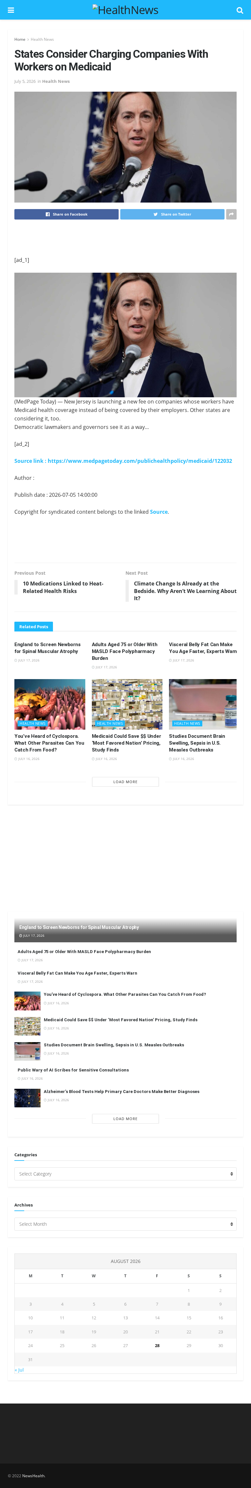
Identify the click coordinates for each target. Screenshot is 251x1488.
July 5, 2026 (25, 81)
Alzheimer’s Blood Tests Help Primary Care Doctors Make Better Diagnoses (121, 1091)
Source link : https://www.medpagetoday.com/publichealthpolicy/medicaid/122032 (123, 460)
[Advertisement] (125, 237)
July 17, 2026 (28, 660)
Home (19, 39)
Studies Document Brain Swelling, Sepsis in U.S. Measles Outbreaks (197, 743)
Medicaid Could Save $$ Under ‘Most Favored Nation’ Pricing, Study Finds (126, 743)
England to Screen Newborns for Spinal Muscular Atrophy (79, 927)
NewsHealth (33, 1476)
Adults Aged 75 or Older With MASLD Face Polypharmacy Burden (125, 651)
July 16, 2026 (28, 758)
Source (159, 511)
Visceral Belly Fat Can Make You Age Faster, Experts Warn (77, 973)
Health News (42, 39)
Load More (125, 781)
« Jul (19, 1370)
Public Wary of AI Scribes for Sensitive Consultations (73, 1070)
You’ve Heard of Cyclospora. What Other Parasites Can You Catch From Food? (49, 743)
